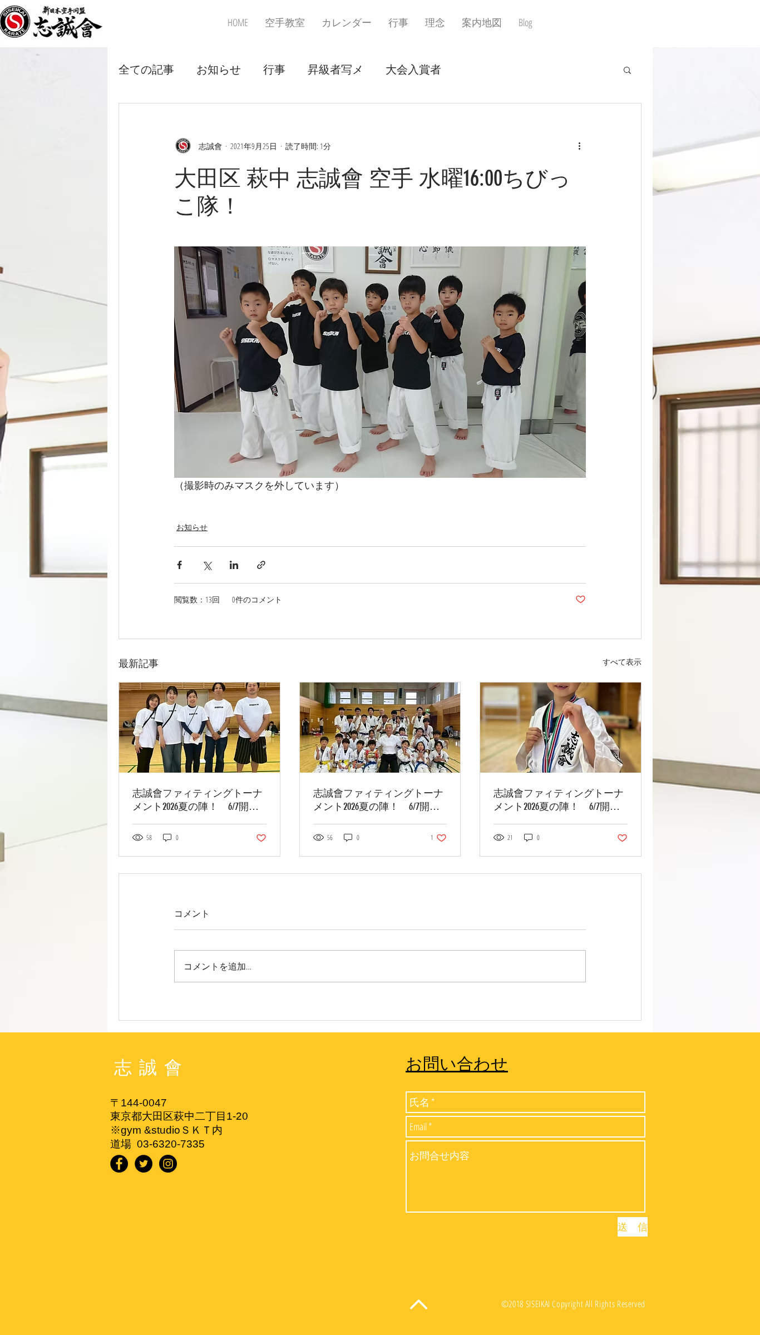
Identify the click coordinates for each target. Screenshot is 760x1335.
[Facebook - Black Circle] (119, 1164)
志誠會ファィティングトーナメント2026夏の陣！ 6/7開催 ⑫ (199, 800)
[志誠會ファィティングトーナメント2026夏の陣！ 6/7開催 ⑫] (199, 728)
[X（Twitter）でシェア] (206, 565)
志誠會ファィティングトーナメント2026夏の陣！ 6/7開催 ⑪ (560, 800)
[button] (627, 69)
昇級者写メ (335, 69)
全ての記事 (146, 69)
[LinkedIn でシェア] (234, 565)
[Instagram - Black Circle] (168, 1164)
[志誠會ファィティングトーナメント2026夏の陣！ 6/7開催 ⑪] (560, 728)
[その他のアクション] (579, 145)
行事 (274, 69)
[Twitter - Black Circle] (143, 1164)
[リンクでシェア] (261, 565)
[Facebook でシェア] (179, 565)
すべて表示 (622, 661)
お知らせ (218, 69)
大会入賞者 (413, 69)
